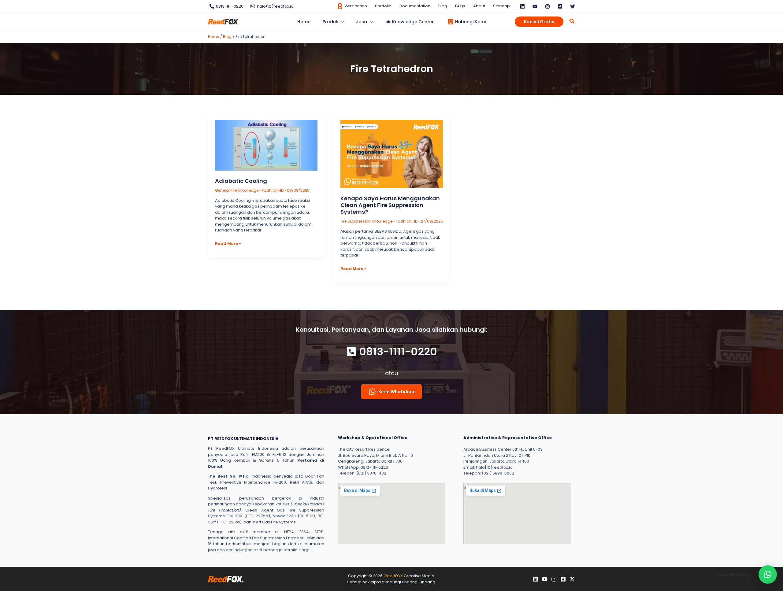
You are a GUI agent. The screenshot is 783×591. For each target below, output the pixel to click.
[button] (341, 22)
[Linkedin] (522, 6)
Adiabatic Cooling (241, 181)
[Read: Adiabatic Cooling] (266, 145)
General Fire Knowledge (236, 190)
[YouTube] (535, 6)
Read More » (228, 244)
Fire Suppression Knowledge (366, 221)
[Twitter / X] (572, 579)
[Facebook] (560, 6)
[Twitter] (572, 6)
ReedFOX (393, 576)
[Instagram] (547, 6)
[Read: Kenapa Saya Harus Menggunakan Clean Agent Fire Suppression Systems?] (391, 153)
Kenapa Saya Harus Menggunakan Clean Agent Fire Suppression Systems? (390, 205)
